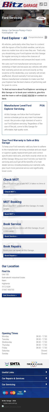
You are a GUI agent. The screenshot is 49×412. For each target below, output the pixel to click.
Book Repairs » (11, 255)
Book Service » (11, 236)
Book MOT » (10, 214)
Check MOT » (10, 192)
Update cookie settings (10, 403)
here (4, 98)
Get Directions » (10, 295)
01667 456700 (28, 95)
